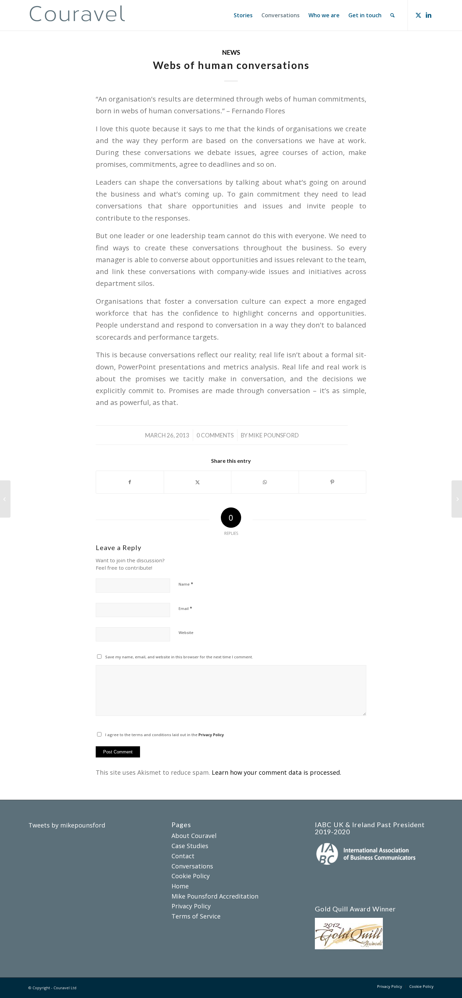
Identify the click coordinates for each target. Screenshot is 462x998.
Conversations (192, 866)
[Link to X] (418, 15)
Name (186, 584)
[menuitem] (243, 15)
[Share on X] (197, 482)
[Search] (392, 15)
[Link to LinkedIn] (428, 15)
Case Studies (189, 846)
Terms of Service (196, 916)
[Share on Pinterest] (332, 482)
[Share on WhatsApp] (265, 482)
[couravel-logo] (77, 15)
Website (186, 632)
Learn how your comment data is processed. (276, 772)
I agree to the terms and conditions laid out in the (164, 734)
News (231, 52)
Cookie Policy (190, 876)
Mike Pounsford (274, 435)
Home (180, 886)
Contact (182, 856)
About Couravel (193, 836)
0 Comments (215, 435)
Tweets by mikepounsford (66, 825)
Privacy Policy (211, 734)
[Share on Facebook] (130, 482)
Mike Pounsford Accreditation (214, 896)
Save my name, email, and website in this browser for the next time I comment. (179, 656)
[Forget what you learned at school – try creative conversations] (5, 499)
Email (185, 608)
